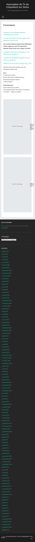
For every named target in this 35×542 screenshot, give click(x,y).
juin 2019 (5, 440)
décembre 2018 (7, 456)
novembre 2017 (7, 489)
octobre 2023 (6, 333)
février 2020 (6, 418)
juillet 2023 (6, 336)
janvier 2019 (6, 453)
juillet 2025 (6, 281)
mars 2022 (6, 377)
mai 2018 (5, 472)
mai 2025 (5, 287)
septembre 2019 (7, 431)
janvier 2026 (6, 268)
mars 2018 (6, 478)
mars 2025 (6, 292)
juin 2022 (5, 369)
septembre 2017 (7, 494)
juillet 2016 (6, 530)
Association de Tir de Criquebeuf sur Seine (17, 5)
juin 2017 (5, 502)
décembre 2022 (7, 355)
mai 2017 (5, 505)
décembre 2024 (7, 300)
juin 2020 (5, 412)
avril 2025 (5, 289)
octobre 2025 (6, 276)
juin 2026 (5, 254)
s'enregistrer (4, 228)
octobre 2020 (6, 407)
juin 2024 (5, 311)
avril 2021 (5, 399)
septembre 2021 (7, 390)
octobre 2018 (6, 461)
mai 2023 (5, 341)
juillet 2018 (6, 467)
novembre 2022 (7, 358)
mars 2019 (6, 448)
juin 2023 (5, 339)
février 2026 (6, 265)
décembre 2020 (7, 404)
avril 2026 (5, 259)
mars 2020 (6, 415)
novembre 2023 (7, 330)
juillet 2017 (6, 500)
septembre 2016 (7, 527)
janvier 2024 (6, 325)
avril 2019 (5, 445)
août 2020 (6, 410)
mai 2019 (5, 442)
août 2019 (6, 434)
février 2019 (6, 450)
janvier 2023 (6, 352)
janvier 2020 (6, 420)
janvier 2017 (6, 516)
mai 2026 (5, 257)
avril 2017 (5, 508)
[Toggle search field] (32, 16)
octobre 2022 (6, 360)
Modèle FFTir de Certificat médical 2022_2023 (17, 63)
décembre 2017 (7, 486)
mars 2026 (6, 262)
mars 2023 (6, 347)
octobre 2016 (6, 524)
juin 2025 (5, 284)
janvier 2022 (6, 380)
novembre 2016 (7, 521)
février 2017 (6, 513)
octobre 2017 (6, 491)
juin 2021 (5, 396)
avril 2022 (5, 374)
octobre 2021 (6, 388)
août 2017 (6, 497)
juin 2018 (5, 470)
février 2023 (6, 349)
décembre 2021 (7, 382)
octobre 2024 (6, 306)
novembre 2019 (7, 426)
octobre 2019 (6, 429)
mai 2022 (5, 371)
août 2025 (6, 278)
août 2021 (6, 393)
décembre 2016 (7, 519)
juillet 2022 (6, 366)
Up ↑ (32, 538)
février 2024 (6, 322)
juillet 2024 (6, 309)
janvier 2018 (6, 483)
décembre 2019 (7, 423)
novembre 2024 (7, 303)
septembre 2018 (7, 464)
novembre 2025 (7, 273)
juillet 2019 (6, 437)
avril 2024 (5, 317)
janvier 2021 (6, 401)
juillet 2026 (6, 251)
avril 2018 (5, 475)
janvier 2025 (6, 298)
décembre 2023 (7, 328)
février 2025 (6, 295)
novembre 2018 (7, 459)
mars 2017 (6, 511)
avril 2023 (5, 344)
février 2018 (6, 481)
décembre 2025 (7, 270)
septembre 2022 (7, 363)
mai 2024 (5, 314)
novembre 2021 (7, 385)
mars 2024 (6, 319)
